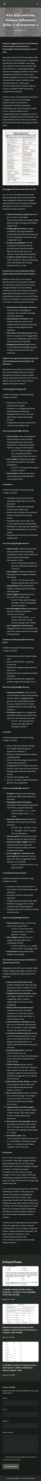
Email (5, 1410)
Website (6, 1421)
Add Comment (8, 1432)
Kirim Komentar (11, 1466)
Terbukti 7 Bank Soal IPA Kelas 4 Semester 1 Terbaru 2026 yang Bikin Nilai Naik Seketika (19, 1292)
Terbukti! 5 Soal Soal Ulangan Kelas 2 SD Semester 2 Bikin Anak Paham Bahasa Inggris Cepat (20, 1367)
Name (5, 1398)
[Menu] (38, 4)
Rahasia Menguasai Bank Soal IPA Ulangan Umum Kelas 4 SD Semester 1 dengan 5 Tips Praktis (20, 1330)
